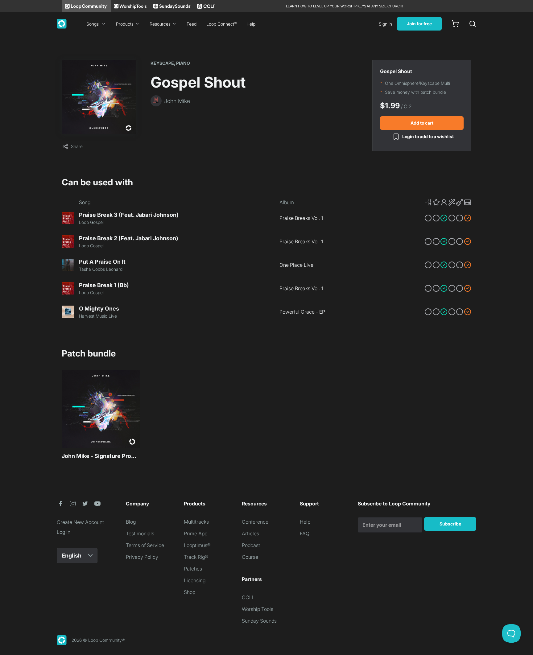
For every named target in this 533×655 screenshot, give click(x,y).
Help (250, 24)
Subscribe (450, 523)
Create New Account (80, 522)
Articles (250, 533)
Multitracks (196, 522)
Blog (131, 522)
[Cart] (455, 23)
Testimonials (140, 533)
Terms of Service (145, 545)
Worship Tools (257, 609)
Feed (191, 24)
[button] (447, 202)
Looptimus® (197, 545)
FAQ (304, 533)
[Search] (472, 23)
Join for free (419, 23)
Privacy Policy (142, 557)
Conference (255, 522)
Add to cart (422, 123)
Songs (92, 24)
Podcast (251, 545)
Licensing (194, 580)
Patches (193, 569)
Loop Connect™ (221, 24)
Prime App (195, 533)
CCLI (247, 597)
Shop (189, 592)
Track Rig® (196, 557)
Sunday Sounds (259, 621)
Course (250, 557)
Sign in (385, 24)
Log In (63, 532)
